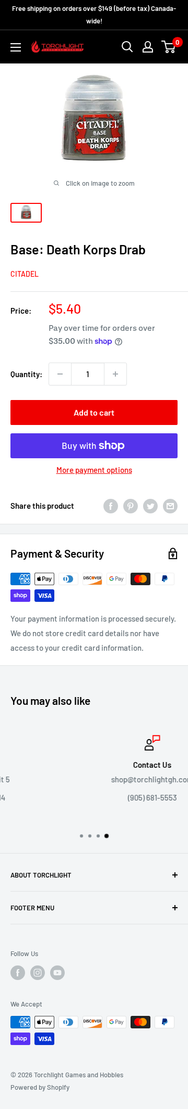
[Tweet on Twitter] (150, 505)
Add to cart (94, 412)
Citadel (24, 273)
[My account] (148, 47)
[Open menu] (15, 47)
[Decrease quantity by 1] (60, 374)
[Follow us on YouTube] (57, 972)
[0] (168, 47)
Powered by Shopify (39, 1087)
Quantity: (26, 374)
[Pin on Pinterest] (130, 505)
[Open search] (127, 47)
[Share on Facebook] (110, 505)
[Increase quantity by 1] (115, 374)
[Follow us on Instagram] (37, 972)
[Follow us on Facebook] (17, 972)
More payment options (94, 469)
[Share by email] (170, 505)
